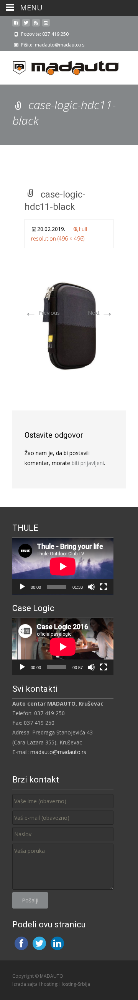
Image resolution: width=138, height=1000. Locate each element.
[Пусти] (22, 587)
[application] (62, 566)
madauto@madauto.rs (58, 752)
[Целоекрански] (103, 587)
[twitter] (26, 25)
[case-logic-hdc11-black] (69, 325)
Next (100, 312)
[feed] (36, 25)
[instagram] (46, 25)
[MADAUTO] (60, 66)
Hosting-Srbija (74, 984)
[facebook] (16, 25)
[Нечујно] (91, 587)
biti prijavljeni (88, 463)
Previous (42, 312)
